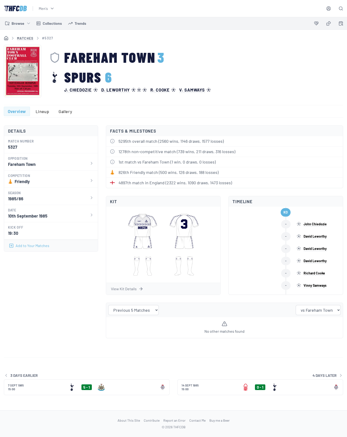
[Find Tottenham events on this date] (341, 23)
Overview (17, 111)
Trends (80, 23)
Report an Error (174, 420)
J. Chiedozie (78, 90)
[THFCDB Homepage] (15, 8)
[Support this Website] (316, 23)
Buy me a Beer (219, 420)
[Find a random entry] (328, 23)
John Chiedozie (315, 224)
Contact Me (197, 420)
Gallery (65, 111)
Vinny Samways (315, 285)
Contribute (152, 420)
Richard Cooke (314, 273)
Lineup (42, 111)
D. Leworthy (115, 90)
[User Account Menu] (328, 8)
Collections (52, 23)
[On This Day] (341, 24)
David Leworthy (315, 236)
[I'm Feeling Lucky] (328, 23)
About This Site (129, 420)
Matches (25, 38)
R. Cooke (160, 90)
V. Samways (192, 90)
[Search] (341, 8)
